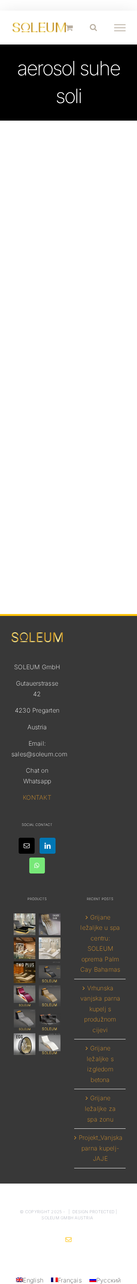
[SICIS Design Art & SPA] (24, 1044)
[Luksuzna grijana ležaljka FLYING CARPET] (49, 996)
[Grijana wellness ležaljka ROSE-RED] (24, 996)
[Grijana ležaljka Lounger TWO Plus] (24, 972)
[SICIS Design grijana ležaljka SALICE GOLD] (49, 924)
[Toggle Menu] (120, 27)
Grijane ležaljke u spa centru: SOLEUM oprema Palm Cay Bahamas (100, 943)
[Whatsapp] (37, 866)
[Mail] (27, 846)
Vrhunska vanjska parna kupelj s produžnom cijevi (100, 1009)
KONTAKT (37, 797)
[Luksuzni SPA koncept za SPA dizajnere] (49, 1020)
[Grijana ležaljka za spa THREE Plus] (24, 924)
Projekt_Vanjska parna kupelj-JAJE (100, 1148)
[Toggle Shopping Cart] (69, 28)
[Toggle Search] (93, 27)
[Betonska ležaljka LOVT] (24, 1020)
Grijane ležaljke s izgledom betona (100, 1064)
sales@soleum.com (39, 754)
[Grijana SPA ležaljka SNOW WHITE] (49, 1044)
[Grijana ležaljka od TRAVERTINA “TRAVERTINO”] (24, 948)
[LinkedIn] (48, 846)
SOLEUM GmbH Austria (67, 1217)
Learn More (68, 523)
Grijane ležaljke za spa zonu (100, 1108)
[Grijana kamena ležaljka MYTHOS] (49, 972)
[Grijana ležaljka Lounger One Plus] (49, 948)
